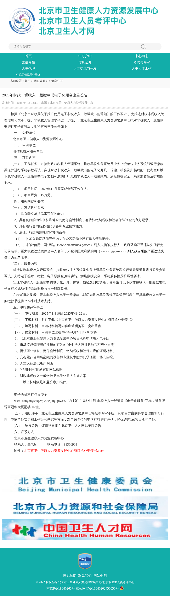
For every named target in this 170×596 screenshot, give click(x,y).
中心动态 (141, 56)
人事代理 (28, 68)
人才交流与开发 (85, 68)
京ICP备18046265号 (60, 588)
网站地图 (69, 576)
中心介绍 (85, 56)
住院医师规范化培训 (28, 74)
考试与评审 (141, 62)
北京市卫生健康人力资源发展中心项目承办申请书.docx (64, 450)
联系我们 (85, 576)
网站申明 (100, 576)
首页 (28, 56)
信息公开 (85, 62)
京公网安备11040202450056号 (98, 588)
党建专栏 (28, 62)
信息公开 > (41, 81)
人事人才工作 (142, 68)
